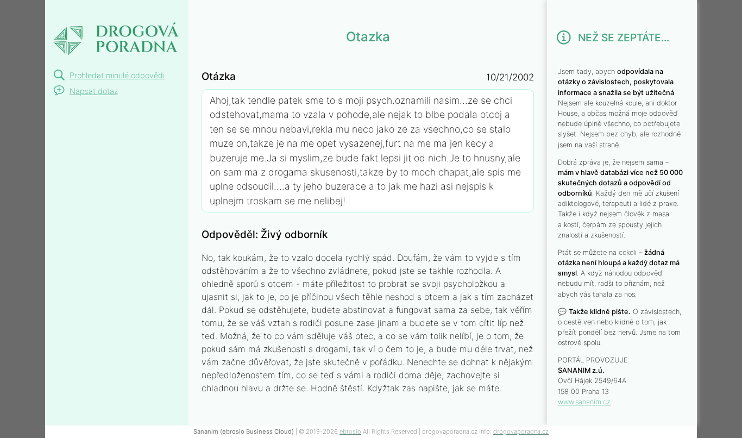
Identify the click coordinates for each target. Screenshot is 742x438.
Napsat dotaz (94, 91)
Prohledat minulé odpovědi (117, 75)
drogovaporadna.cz (521, 431)
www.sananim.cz (584, 402)
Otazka (74, 12)
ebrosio (350, 431)
